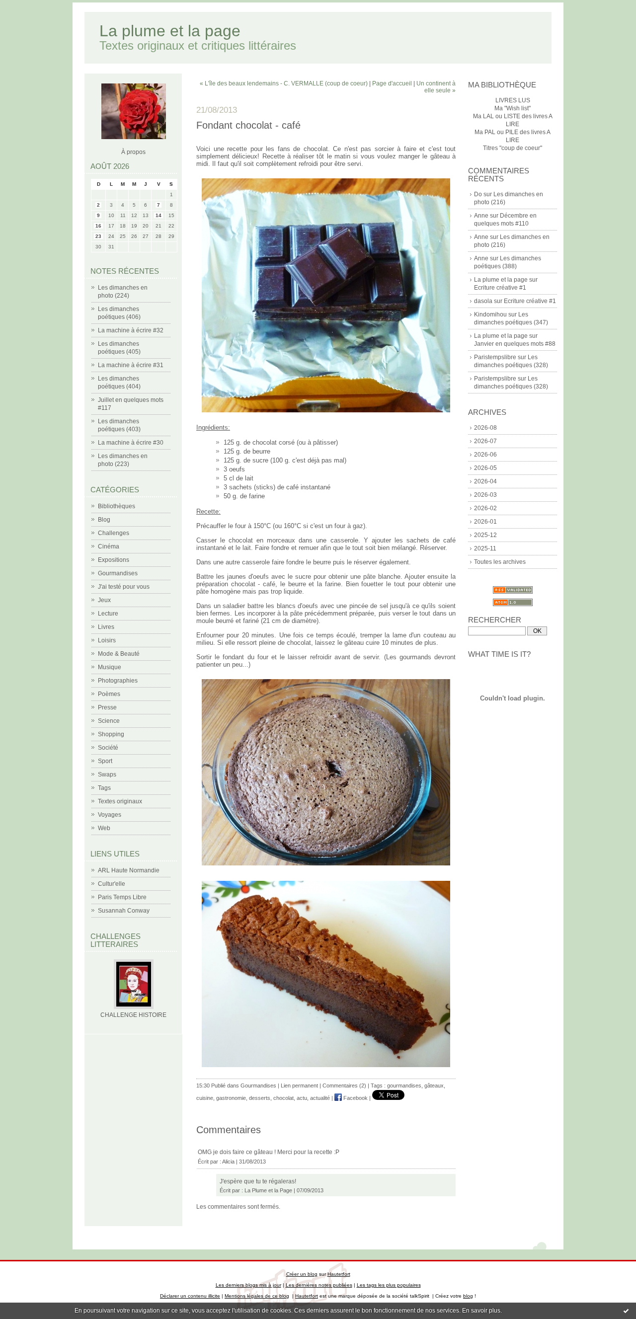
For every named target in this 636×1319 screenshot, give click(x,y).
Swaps (107, 774)
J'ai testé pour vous (124, 586)
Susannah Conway (124, 910)
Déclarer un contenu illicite (190, 1296)
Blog (104, 519)
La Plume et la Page (268, 1190)
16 (98, 226)
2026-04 (485, 481)
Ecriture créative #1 (500, 287)
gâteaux (434, 1085)
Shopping (111, 734)
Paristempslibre (495, 357)
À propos (133, 152)
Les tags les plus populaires (389, 1285)
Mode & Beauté (119, 653)
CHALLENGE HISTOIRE (133, 1014)
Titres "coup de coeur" (512, 148)
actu (302, 1098)
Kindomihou (490, 314)
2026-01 (485, 521)
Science (109, 720)
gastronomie (231, 1098)
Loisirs (107, 640)
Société (108, 747)
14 (158, 215)
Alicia (228, 1161)
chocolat (283, 1098)
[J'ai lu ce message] (626, 1311)
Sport (105, 761)
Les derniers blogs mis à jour (248, 1285)
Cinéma (108, 546)
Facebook (355, 1098)
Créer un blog (302, 1274)
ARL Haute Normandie (128, 870)
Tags (104, 787)
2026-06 (485, 454)
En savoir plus (481, 1310)
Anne (481, 215)
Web (104, 828)
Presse (107, 707)
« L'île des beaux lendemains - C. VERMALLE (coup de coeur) (284, 83)
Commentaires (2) (344, 1085)
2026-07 (485, 441)
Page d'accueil (392, 83)
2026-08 (485, 427)
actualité (320, 1098)
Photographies (118, 680)
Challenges (113, 533)
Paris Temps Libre (122, 897)
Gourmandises (118, 573)
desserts (259, 1098)
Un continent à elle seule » (436, 87)
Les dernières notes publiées (319, 1285)
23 (98, 236)
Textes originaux (120, 801)
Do (478, 194)
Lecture (108, 613)
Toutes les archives (500, 561)
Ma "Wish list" (512, 108)
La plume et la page (169, 31)
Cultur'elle (111, 883)
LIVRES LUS (512, 100)
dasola (483, 301)
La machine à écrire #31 (130, 365)
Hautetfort (338, 1274)
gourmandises (404, 1085)
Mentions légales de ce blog (257, 1296)
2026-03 (485, 494)
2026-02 (485, 508)
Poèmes (109, 694)
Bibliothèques (116, 506)
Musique (109, 667)
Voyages (109, 814)
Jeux (104, 600)
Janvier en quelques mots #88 (515, 343)
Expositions (113, 559)
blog (468, 1296)
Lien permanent (299, 1085)
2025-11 (485, 548)
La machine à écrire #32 (130, 330)
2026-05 (485, 468)
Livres (106, 626)
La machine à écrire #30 (130, 442)
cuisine (204, 1098)
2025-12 (485, 535)
